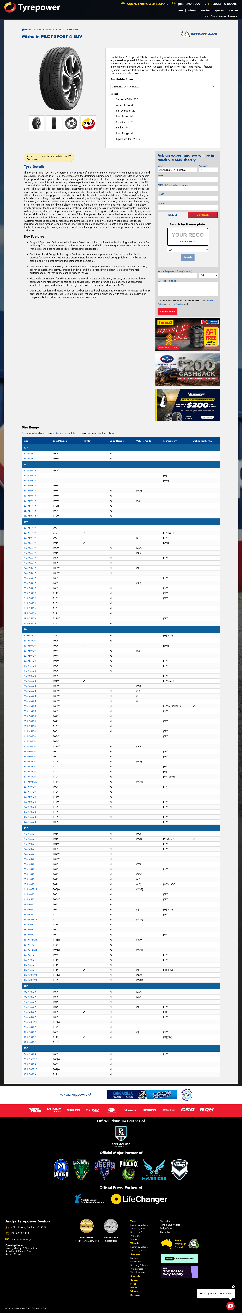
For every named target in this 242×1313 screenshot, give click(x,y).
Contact (233, 10)
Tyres (180, 10)
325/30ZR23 (30, 1069)
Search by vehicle (65, 433)
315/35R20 (30, 817)
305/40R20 (30, 811)
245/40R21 (30, 849)
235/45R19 (30, 532)
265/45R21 (30, 899)
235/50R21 (30, 844)
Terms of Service (175, 304)
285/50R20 (30, 796)
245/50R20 (30, 675)
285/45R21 (30, 944)
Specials (219, 10)
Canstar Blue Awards (170, 1224)
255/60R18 (30, 515)
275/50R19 (30, 613)
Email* (161, 194)
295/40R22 (30, 1027)
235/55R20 (30, 660)
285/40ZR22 (30, 1022)
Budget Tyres (166, 1228)
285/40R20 (30, 786)
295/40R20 (30, 806)
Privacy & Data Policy (21, 1308)
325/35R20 (30, 822)
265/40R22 (30, 991)
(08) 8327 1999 (189, 4)
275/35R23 (30, 1054)
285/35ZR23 (30, 1059)
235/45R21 (30, 833)
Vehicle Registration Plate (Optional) (175, 271)
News (214, 16)
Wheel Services (137, 1272)
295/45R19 (30, 623)
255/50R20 (30, 716)
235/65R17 (30, 458)
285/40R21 (30, 929)
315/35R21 (30, 964)
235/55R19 (30, 542)
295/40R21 (30, 959)
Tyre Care (135, 1235)
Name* (161, 175)
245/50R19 (30, 568)
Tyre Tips (134, 1239)
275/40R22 (30, 1012)
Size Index (165, 1221)
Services (205, 10)
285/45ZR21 (30, 939)
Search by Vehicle (139, 1224)
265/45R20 (30, 731)
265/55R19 (30, 608)
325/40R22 (30, 1042)
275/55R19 (30, 618)
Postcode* (162, 203)
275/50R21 (30, 924)
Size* (160, 165)
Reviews (232, 16)
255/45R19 (30, 578)
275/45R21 (30, 914)
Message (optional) (167, 280)
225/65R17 (30, 453)
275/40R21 (30, 904)
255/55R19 (30, 593)
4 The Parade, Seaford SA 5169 (28, 1227)
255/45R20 (30, 681)
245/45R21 (30, 854)
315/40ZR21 (30, 975)
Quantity (203, 165)
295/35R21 (30, 954)
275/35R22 (30, 1002)
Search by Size (137, 1228)
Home (28, 29)
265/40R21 (30, 894)
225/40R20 (30, 635)
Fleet (206, 16)
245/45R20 (30, 665)
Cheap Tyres (166, 1232)
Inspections (135, 1261)
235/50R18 (30, 475)
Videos (222, 16)
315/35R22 (30, 1037)
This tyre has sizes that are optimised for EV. (49, 157)
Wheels (192, 10)
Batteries (134, 1257)
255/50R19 (30, 583)
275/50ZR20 (30, 781)
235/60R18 (30, 485)
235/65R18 (30, 505)
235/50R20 (30, 645)
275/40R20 (30, 751)
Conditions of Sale (39, 1308)
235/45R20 (30, 640)
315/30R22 (30, 1032)
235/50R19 (30, 537)
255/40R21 (30, 859)
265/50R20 (30, 736)
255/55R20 (30, 726)
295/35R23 (30, 1064)
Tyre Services (136, 1268)
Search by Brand (138, 1232)
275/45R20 (30, 761)
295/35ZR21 (30, 949)
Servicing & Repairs (139, 1265)
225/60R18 (30, 470)
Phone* (173, 184)
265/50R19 (30, 598)
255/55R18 (30, 510)
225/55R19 (30, 527)
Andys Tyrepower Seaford (147, 4)
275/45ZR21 (30, 919)
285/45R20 (30, 791)
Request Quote (167, 311)
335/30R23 (30, 1074)
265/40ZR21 (30, 889)
